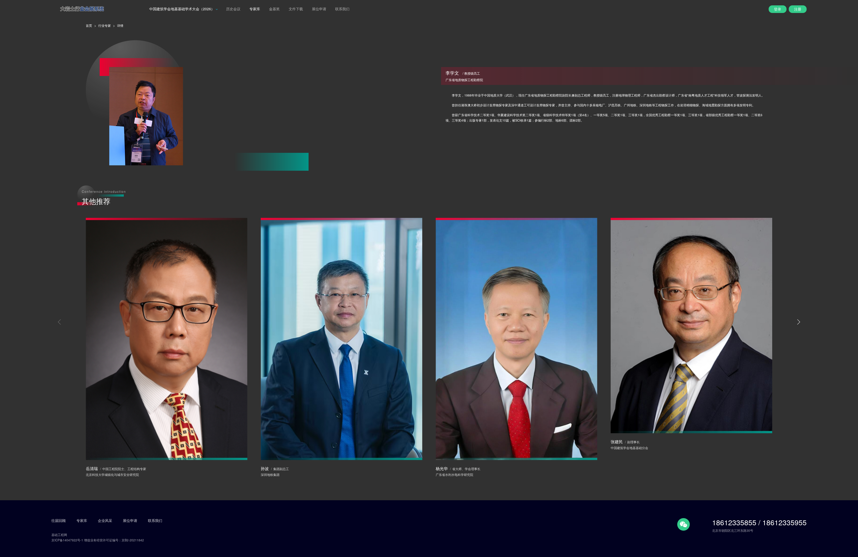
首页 (89, 25)
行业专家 (104, 25)
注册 (797, 9)
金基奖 (274, 8)
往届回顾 (58, 520)
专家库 (254, 8)
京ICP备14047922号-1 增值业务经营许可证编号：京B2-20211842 (97, 540)
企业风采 (105, 520)
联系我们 (342, 8)
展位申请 (319, 8)
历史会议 (233, 8)
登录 (777, 9)
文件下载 (296, 8)
